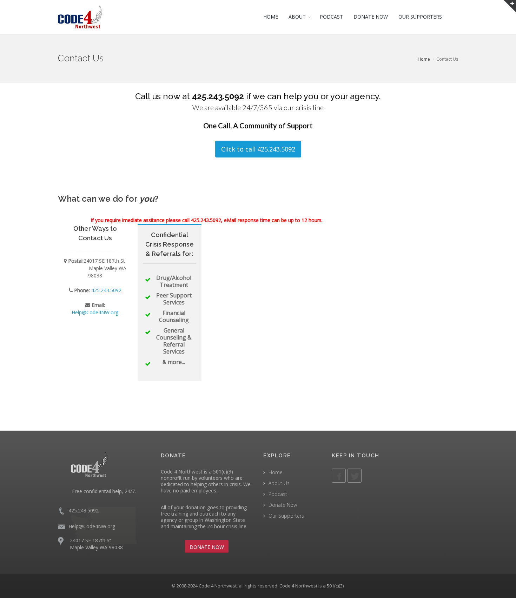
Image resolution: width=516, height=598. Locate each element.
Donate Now (283, 505)
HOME (270, 16)
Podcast (278, 494)
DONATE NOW (370, 16)
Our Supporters (286, 515)
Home (424, 59)
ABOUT (297, 16)
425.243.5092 (218, 96)
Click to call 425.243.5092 (258, 149)
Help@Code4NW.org (95, 312)
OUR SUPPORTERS (420, 16)
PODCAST (331, 16)
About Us (279, 483)
